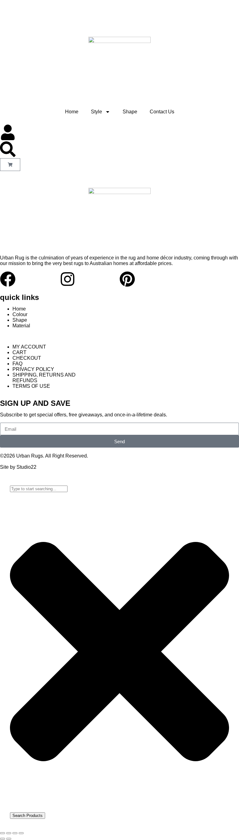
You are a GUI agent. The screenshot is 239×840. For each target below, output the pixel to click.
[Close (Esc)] (21, 833)
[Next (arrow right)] (8, 839)
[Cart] (10, 164)
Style (96, 111)
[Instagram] (67, 279)
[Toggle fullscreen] (8, 833)
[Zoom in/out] (2, 833)
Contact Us (162, 111)
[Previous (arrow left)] (2, 839)
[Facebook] (8, 279)
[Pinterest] (127, 279)
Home (71, 111)
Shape (130, 111)
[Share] (14, 833)
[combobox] (39, 489)
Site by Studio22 (18, 467)
